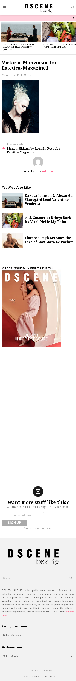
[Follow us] (72, 18)
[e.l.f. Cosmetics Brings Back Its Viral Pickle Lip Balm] (12, 220)
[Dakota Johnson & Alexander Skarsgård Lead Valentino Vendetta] (21, 32)
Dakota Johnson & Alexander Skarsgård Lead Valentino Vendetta (18, 47)
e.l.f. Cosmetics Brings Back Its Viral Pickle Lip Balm (48, 219)
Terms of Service (30, 677)
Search (70, 579)
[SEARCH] (72, 7)
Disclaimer (49, 677)
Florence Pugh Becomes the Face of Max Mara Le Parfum (49, 239)
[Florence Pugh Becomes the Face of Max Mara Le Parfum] (12, 240)
